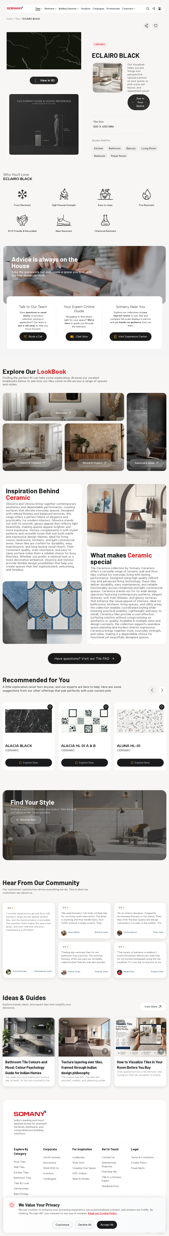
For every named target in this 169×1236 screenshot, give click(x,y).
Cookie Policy (139, 1162)
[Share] (146, 25)
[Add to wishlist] (50, 707)
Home (10, 19)
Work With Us (51, 1168)
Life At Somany (52, 1157)
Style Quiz (78, 1162)
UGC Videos (79, 1173)
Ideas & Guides (80, 1178)
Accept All (107, 1224)
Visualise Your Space (84, 1168)
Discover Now (28, 819)
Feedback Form (110, 1186)
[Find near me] (153, 8)
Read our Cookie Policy (102, 1213)
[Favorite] (155, 25)
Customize (62, 1224)
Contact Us (108, 1157)
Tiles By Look (21, 1183)
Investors (48, 1173)
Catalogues (49, 1178)
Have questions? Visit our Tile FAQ (81, 659)
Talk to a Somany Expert (111, 1179)
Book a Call (35, 336)
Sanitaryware (21, 1188)
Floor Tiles (20, 1161)
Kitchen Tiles (21, 1172)
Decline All (84, 1224)
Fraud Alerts (138, 1168)
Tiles (17, 19)
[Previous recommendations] (152, 690)
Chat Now (82, 336)
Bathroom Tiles (22, 1177)
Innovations (49, 1162)
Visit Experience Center (132, 336)
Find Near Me (109, 1171)
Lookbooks (78, 1157)
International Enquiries (109, 1164)
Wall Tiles (19, 1167)
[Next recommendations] (162, 690)
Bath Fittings (21, 1194)
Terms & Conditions (142, 1157)
